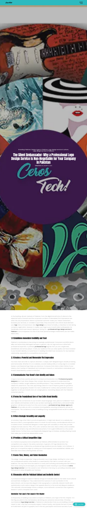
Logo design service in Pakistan (43, 151)
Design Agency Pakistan (39, 149)
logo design (40, 325)
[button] (79, 504)
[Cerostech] (9, 2)
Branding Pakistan (24, 149)
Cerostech (38, 165)
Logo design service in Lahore (58, 149)
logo (15, 325)
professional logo (40, 347)
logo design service (27, 502)
